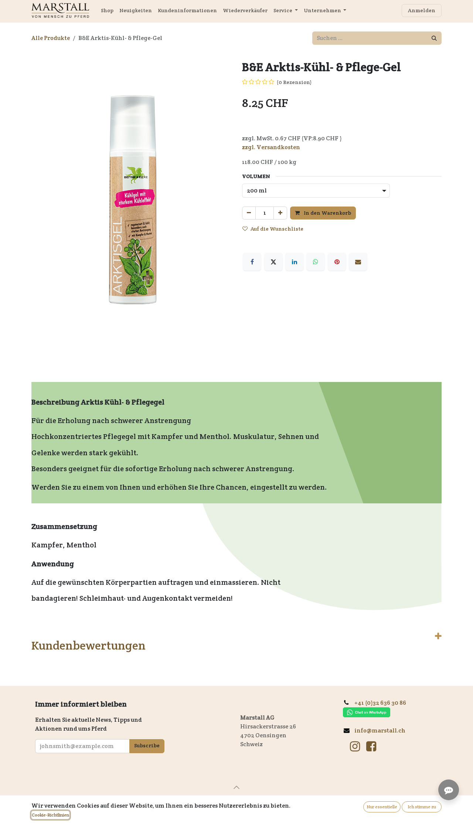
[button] (236, 787)
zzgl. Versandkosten (271, 147)
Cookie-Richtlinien (50, 815)
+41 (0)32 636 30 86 (383, 703)
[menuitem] (107, 10)
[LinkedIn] (294, 262)
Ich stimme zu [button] (422, 806)
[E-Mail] (358, 262)
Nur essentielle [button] (382, 806)
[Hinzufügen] (280, 213)
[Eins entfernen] (249, 213)
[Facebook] (252, 262)
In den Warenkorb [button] (327, 212)
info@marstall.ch (380, 730)
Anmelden (421, 10)
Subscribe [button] (147, 745)
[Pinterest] (337, 262)
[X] (273, 262)
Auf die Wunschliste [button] (277, 228)
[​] (354, 746)
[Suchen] (434, 38)
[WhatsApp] (315, 262)
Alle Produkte (50, 38)
